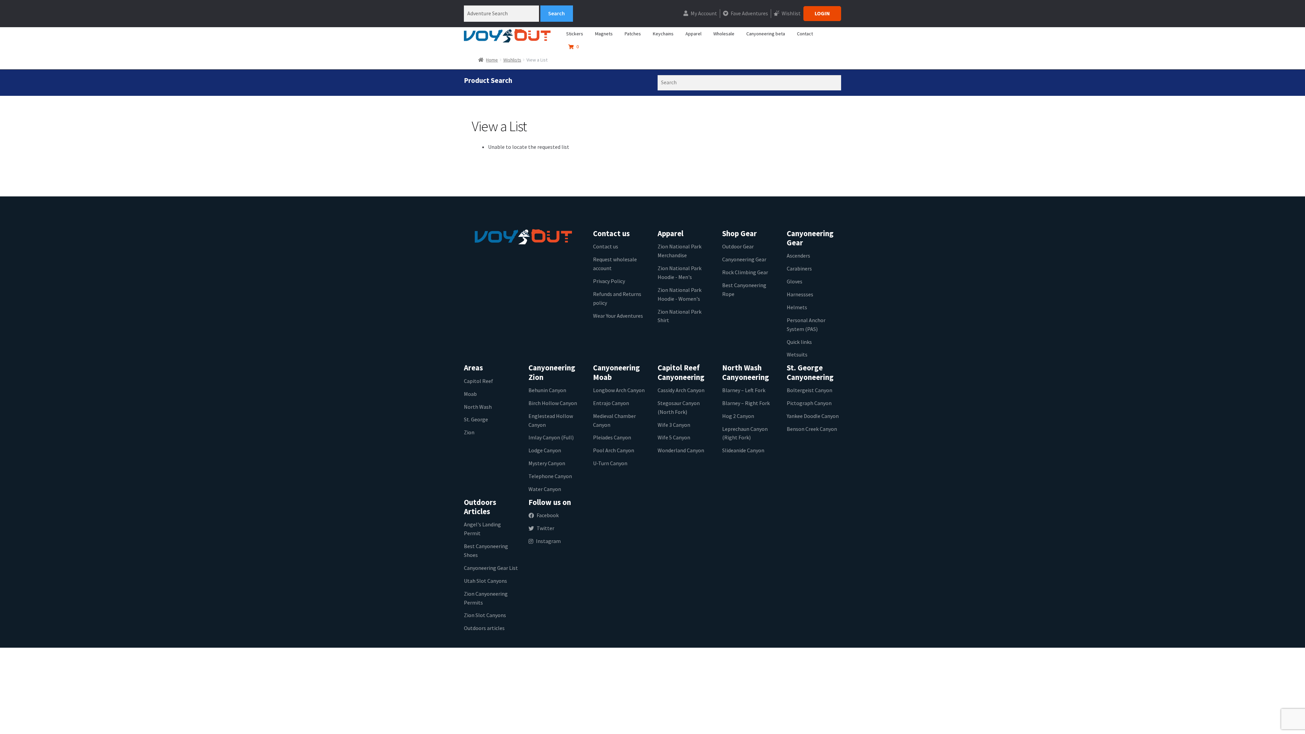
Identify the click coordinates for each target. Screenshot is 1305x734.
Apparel (693, 34)
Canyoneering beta (765, 34)
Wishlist (791, 13)
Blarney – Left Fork (743, 390)
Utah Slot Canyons (485, 580)
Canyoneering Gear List (491, 567)
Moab (470, 393)
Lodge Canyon (544, 450)
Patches (633, 34)
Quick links (799, 341)
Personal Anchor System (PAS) (806, 324)
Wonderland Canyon (681, 450)
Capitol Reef (478, 381)
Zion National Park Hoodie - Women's (679, 294)
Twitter (545, 528)
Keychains (663, 34)
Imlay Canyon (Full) (551, 437)
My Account (703, 13)
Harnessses (800, 294)
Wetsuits (797, 354)
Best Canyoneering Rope (744, 289)
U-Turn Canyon (610, 463)
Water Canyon (544, 489)
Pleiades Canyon (612, 437)
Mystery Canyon (546, 463)
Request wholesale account (615, 264)
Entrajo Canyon (611, 403)
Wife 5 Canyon (674, 437)
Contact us (605, 246)
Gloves (794, 281)
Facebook (548, 515)
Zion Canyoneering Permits (486, 598)
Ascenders (798, 255)
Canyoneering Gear (744, 259)
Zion (469, 432)
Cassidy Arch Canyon (681, 390)
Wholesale (723, 34)
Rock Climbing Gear (745, 272)
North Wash (478, 406)
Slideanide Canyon (743, 450)
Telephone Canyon (550, 476)
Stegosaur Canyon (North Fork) (679, 407)
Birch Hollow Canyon (552, 403)
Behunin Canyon (547, 390)
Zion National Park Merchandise (679, 251)
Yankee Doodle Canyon (813, 416)
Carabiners (799, 268)
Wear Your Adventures (618, 315)
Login (822, 13)
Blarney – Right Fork (746, 403)
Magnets (604, 34)
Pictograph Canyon (809, 403)
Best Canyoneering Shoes (486, 550)
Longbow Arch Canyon (619, 390)
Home (492, 60)
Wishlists (512, 60)
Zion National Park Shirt (679, 316)
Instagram (548, 541)
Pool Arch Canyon (613, 450)
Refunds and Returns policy (617, 298)
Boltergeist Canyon (809, 390)
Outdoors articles (484, 628)
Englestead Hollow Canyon (550, 420)
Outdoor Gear (738, 246)
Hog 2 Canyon (738, 416)
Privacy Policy (609, 281)
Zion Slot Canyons (485, 615)
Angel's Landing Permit (482, 529)
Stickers (574, 34)
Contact (805, 34)
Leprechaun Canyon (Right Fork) (745, 433)
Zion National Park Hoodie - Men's (679, 272)
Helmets (797, 307)
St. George (476, 419)
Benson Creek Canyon (812, 428)
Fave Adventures (749, 13)
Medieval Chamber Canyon (614, 420)
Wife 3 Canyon (674, 424)
